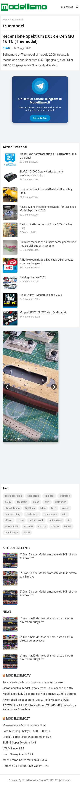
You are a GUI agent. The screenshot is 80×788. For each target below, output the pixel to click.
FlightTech (30, 508)
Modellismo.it (18, 718)
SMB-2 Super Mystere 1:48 (19, 742)
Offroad (8, 520)
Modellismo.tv (18, 675)
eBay (47, 502)
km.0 (53, 508)
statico (55, 526)
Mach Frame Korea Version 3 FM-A (25, 760)
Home (6, 19)
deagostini (22, 502)
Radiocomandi (36, 520)
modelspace (50, 514)
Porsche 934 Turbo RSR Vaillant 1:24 (26, 766)
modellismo (32, 514)
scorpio (42, 526)
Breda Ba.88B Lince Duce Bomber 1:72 (27, 736)
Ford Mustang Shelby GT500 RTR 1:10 (26, 731)
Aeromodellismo (13, 496)
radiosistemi (55, 520)
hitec (43, 508)
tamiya (67, 526)
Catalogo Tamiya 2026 (33, 277)
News (6, 48)
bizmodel (49, 496)
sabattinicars (11, 526)
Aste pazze (33, 496)
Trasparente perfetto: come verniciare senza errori (33, 682)
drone (36, 502)
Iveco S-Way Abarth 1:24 (18, 754)
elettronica (60, 502)
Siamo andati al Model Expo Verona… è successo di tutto (38, 688)
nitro (64, 514)
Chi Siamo (65, 780)
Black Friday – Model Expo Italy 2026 (41, 294)
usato (27, 532)
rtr (69, 520)
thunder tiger (11, 532)
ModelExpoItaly (12, 514)
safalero (28, 526)
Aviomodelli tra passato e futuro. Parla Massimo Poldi (36, 699)
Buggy (8, 502)
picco (20, 520)
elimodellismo (12, 508)
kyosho (65, 508)
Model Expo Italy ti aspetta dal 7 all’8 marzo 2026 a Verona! (39, 693)
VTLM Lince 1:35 (13, 748)
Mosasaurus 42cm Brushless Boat (24, 725)
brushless (65, 496)
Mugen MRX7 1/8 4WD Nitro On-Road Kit (43, 312)
